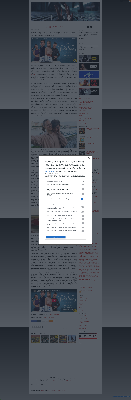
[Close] (89, 158)
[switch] (82, 184)
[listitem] (65, 181)
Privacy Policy (73, 242)
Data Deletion (58, 242)
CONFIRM (55, 237)
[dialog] (65, 200)
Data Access (65, 242)
